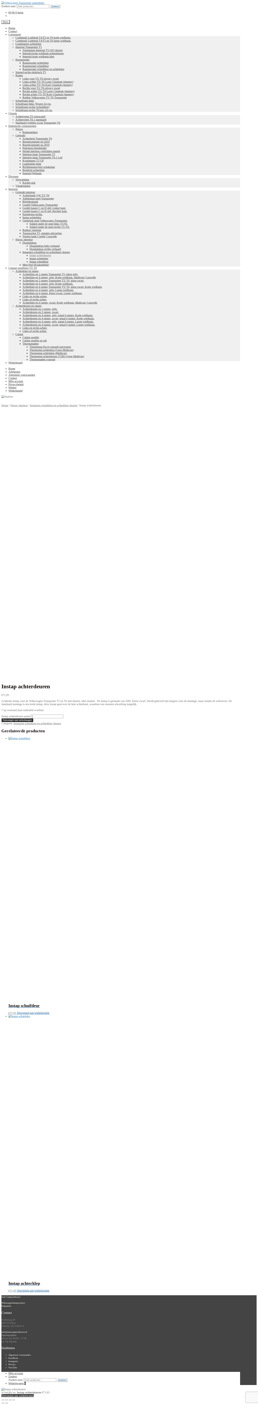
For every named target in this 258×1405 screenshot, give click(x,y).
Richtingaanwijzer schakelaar (38, 167)
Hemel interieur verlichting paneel (41, 151)
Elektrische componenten (22, 125)
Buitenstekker (30, 132)
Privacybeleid (16, 384)
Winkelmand (15, 362)
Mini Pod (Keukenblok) (35, 264)
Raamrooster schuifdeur (35, 66)
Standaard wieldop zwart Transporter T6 (37, 122)
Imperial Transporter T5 (28, 47)
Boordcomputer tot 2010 (36, 141)
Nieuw (19, 129)
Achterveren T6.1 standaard (30, 119)
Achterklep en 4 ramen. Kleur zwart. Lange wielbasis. (52, 293)
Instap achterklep (31, 217)
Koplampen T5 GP (33, 160)
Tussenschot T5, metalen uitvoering (42, 233)
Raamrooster (22, 59)
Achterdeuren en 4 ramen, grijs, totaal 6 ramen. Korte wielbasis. (57, 315)
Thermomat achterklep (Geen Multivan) (51, 350)
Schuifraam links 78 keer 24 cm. (33, 103)
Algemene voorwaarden (21, 374)
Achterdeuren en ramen (28, 305)
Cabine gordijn (30, 337)
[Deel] (9, 1399)
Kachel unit (28, 182)
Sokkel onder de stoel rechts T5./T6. (49, 226)
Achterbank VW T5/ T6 (35, 195)
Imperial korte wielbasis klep (38, 56)
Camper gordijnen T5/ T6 (22, 267)
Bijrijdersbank (30, 201)
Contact (12, 31)
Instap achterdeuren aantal (15, 716)
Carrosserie (14, 34)
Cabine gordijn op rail (34, 340)
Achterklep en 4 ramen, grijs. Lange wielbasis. (48, 290)
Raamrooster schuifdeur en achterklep (43, 69)
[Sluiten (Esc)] (13, 1399)
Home (11, 28)
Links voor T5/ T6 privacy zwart (40, 78)
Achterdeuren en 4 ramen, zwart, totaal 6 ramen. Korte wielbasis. (58, 318)
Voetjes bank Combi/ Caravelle (39, 236)
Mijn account (15, 381)
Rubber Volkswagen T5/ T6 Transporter (44, 97)
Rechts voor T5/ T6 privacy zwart (41, 88)
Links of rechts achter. (34, 299)
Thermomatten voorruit (42, 359)
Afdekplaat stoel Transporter (38, 198)
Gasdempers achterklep (28, 43)
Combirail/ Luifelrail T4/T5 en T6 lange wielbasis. (43, 40)
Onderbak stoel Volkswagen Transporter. (45, 220)
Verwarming (22, 179)
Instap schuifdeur (38, 261)
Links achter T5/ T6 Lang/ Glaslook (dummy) (47, 81)
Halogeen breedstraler (34, 148)
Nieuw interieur (24, 239)
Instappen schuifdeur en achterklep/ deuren (46, 252)
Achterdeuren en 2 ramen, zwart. (40, 312)
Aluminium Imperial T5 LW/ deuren (42, 50)
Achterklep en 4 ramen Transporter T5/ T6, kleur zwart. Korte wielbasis (62, 286)
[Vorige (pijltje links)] (2, 1402)
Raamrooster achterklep (35, 62)
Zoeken (55, 6)
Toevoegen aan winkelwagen (17, 720)
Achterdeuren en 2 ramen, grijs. (39, 309)
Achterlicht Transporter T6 (37, 138)
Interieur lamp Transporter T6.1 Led (42, 157)
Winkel (12, 387)
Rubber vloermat (31, 230)
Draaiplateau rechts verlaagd (45, 249)
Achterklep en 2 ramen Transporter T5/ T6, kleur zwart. (53, 280)
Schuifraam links (24, 100)
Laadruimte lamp (31, 163)
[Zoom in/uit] (2, 1399)
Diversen (13, 176)
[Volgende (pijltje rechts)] (6, 1402)
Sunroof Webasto (32, 173)
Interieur (13, 189)
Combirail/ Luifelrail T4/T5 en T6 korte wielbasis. (43, 37)
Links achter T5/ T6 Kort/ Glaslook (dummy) (47, 84)
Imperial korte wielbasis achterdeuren (43, 53)
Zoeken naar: (8, 6)
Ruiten (19, 75)
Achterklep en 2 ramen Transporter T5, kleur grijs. (50, 274)
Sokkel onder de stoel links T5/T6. (48, 223)
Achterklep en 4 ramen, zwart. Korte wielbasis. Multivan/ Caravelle (59, 302)
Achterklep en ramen (27, 271)
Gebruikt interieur (25, 192)
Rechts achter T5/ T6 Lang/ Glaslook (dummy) (48, 91)
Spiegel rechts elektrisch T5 (30, 72)
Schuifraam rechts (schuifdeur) (32, 107)
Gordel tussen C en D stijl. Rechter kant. (44, 211)
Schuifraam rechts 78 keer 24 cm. (33, 110)
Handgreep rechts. (32, 214)
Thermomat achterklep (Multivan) (48, 353)
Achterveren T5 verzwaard (30, 116)
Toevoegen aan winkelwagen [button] (33, 1013)
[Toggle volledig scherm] (6, 1399)
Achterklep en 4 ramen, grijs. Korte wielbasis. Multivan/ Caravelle (59, 277)
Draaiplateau (29, 242)
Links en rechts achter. (34, 296)
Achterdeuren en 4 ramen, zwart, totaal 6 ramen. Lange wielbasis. (58, 324)
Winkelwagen (17, 1383)
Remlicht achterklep (33, 170)
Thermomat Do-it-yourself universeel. (50, 346)
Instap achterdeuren (40, 255)
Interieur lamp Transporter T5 (38, 154)
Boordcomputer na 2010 (35, 144)
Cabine (19, 334)
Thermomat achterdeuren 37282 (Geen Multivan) (56, 356)
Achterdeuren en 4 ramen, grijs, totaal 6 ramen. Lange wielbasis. (58, 321)
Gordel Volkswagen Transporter (40, 204)
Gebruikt (20, 135)
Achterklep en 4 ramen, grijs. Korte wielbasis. (47, 283)
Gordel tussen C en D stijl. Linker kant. (44, 208)
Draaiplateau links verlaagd (44, 245)
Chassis (12, 113)
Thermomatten (30, 343)
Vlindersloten (22, 185)
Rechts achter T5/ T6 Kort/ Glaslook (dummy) (48, 94)
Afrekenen (14, 371)
